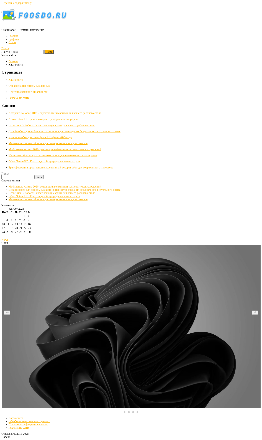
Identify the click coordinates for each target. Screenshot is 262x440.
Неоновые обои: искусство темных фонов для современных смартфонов (53, 155)
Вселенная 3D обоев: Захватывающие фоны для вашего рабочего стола (52, 125)
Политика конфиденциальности (28, 91)
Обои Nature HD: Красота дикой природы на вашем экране (44, 161)
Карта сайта (16, 79)
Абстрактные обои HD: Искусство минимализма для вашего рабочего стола (55, 112)
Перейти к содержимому (16, 2)
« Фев (5, 239)
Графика (14, 39)
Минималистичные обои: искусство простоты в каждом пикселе (48, 143)
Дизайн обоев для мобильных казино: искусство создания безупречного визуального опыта (64, 131)
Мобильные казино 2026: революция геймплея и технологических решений (55, 149)
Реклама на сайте (19, 97)
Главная (13, 35)
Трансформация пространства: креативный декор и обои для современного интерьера (61, 167)
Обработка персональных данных (29, 85)
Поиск (5, 48)
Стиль (12, 42)
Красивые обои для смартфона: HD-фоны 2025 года (40, 137)
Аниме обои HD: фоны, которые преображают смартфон (43, 119)
